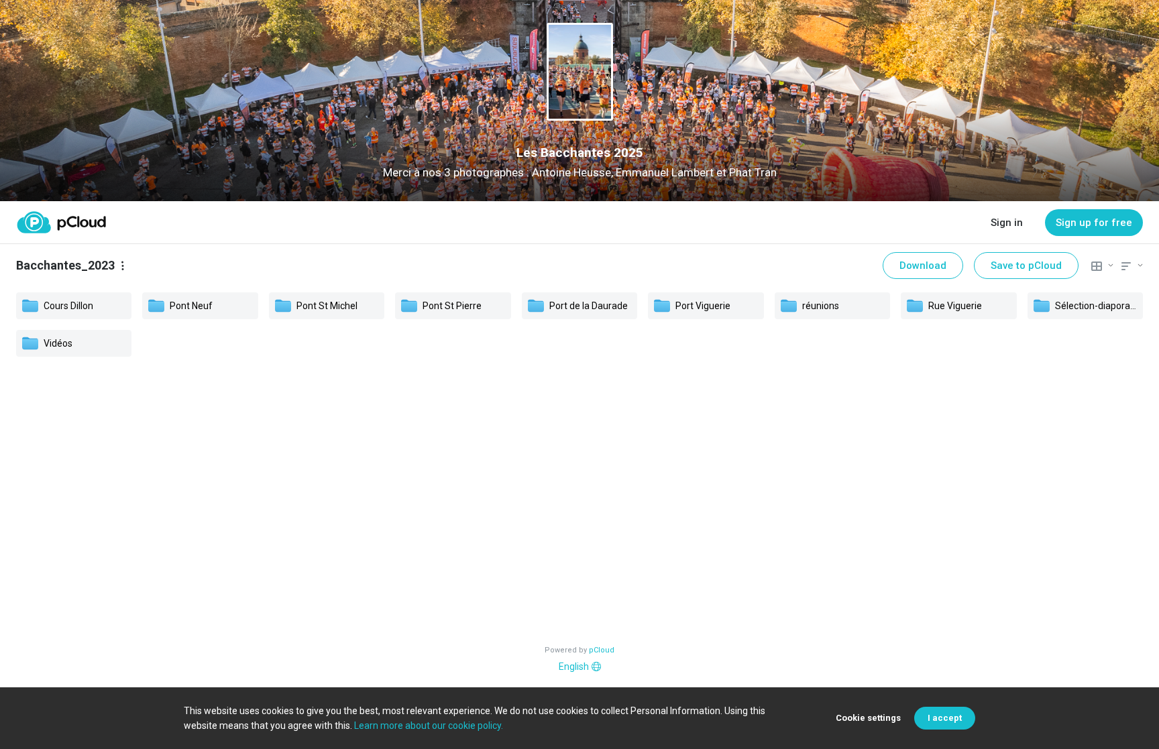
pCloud (601, 650)
